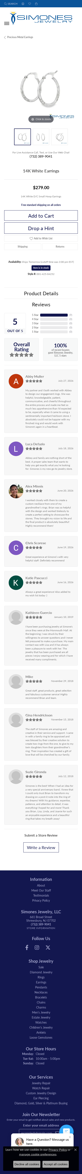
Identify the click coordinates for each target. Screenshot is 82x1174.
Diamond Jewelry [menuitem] (41, 972)
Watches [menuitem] (41, 1022)
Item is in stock (41, 267)
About (41, 885)
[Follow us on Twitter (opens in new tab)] (48, 947)
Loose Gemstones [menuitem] (41, 1037)
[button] (10, 3)
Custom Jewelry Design (41, 1093)
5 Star (35, 315)
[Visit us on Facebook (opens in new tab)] (26, 947)
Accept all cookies (55, 1164)
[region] (41, 87)
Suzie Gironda (35, 771)
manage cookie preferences (37, 1154)
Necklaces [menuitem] (41, 992)
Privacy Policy (41, 900)
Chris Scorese (35, 542)
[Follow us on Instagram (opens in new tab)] (37, 947)
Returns (60, 246)
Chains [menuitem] (41, 1002)
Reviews (41, 304)
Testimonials (41, 895)
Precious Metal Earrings (20, 37)
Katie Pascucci (36, 577)
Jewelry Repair (41, 1083)
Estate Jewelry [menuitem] (41, 1017)
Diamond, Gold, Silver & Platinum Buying (41, 1103)
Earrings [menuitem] (41, 982)
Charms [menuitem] (41, 1007)
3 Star (35, 323)
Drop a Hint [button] (41, 228)
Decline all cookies (27, 1164)
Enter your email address (41, 1125)
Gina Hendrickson (38, 715)
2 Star (35, 327)
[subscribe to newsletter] (57, 1133)
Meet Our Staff (41, 890)
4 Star (35, 319)
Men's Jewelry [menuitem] (41, 1012)
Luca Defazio (35, 443)
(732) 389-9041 (41, 156)
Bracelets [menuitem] (41, 997)
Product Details (41, 293)
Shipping (23, 246)
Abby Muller (34, 376)
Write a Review (41, 847)
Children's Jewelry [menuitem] (41, 1027)
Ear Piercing (41, 1098)
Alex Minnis (34, 486)
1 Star (35, 332)
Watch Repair (41, 1088)
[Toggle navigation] (6, 23)
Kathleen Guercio (38, 612)
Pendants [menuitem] (41, 987)
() (70, 315)
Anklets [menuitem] (41, 1032)
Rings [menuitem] (41, 977)
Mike (29, 676)
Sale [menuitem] (41, 967)
